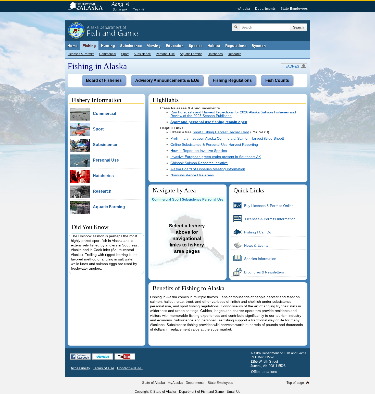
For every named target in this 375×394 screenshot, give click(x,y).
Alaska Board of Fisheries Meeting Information (207, 169)
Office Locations (264, 372)
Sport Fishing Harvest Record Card (221, 132)
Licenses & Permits (81, 54)
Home (73, 46)
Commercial (107, 54)
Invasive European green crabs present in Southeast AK (215, 157)
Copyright (142, 391)
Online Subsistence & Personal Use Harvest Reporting (214, 144)
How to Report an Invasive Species (198, 151)
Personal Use (165, 54)
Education (175, 46)
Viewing (154, 46)
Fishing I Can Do (257, 232)
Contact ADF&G (130, 368)
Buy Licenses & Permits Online (269, 206)
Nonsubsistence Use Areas (192, 175)
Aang (117, 4)
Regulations (235, 46)
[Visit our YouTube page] (125, 356)
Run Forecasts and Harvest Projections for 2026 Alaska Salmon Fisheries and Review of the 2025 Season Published (233, 114)
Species (196, 46)
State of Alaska (88, 6)
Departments (265, 8)
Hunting (108, 46)
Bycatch (259, 46)
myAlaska (242, 8)
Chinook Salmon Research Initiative (199, 163)
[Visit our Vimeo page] (102, 356)
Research (234, 54)
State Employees (294, 8)
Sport (125, 54)
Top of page (295, 383)
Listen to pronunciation (127, 4)
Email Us (233, 391)
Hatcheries (215, 54)
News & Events (256, 245)
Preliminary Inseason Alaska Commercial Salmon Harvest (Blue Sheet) (227, 138)
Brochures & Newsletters (264, 272)
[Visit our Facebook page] (80, 356)
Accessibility (80, 368)
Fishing (89, 46)
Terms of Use (103, 368)
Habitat (214, 46)
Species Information (260, 259)
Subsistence (142, 54)
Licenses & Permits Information (269, 219)
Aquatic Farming (191, 54)
